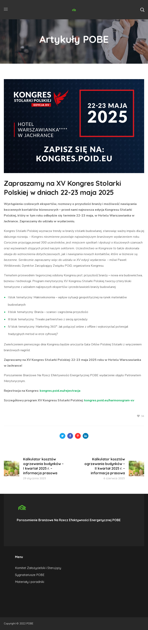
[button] (142, 9)
